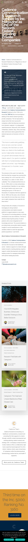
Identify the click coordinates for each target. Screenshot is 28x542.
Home (3, 59)
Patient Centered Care (9, 353)
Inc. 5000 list (8, 114)
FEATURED (15, 347)
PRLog (4, 108)
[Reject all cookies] (26, 536)
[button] (26, 2)
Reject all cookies (20, 539)
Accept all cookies (8, 539)
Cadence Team (7, 43)
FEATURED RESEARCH (9, 350)
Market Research (8, 392)
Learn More (15, 515)
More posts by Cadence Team (14, 462)
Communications (12, 46)
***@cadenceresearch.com (9, 264)
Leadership (20, 46)
